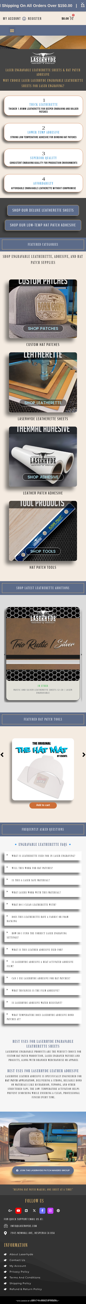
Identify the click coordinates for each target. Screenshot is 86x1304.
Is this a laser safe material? (31, 880)
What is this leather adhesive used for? (37, 949)
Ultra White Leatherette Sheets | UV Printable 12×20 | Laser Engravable (43, 691)
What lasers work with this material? (36, 892)
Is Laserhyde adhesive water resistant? (37, 1003)
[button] (12, 30)
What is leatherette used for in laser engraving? (43, 856)
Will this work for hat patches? (32, 868)
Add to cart (43, 805)
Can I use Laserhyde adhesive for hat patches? (41, 978)
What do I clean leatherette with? (34, 904)
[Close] (82, 3)
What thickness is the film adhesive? (36, 990)
